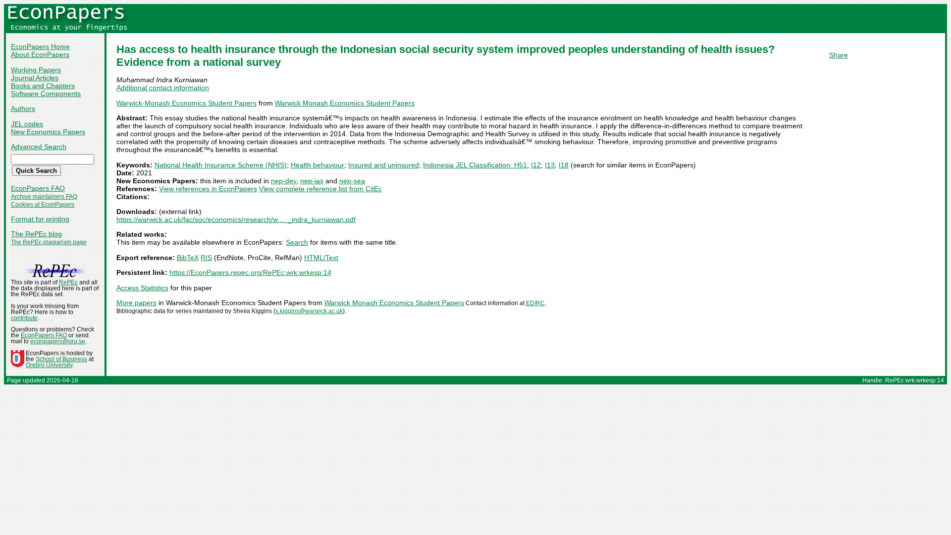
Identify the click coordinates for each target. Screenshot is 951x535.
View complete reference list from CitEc (320, 189)
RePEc (68, 282)
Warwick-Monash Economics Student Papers (186, 103)
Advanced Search (38, 147)
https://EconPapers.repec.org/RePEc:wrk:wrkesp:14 (250, 272)
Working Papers (36, 70)
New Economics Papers (48, 132)
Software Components (46, 94)
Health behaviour (317, 165)
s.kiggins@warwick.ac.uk (309, 311)
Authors (23, 108)
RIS (206, 258)
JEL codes (27, 124)
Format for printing (40, 219)
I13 (550, 165)
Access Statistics (142, 288)
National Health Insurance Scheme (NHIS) (221, 165)
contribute (24, 318)
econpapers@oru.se (57, 341)
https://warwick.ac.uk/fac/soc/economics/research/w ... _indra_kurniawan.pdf (236, 219)
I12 (536, 165)
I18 (564, 165)
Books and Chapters (43, 86)
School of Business (61, 359)
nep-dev (283, 181)
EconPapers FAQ (38, 188)
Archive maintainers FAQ (44, 197)
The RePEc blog (36, 234)
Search (297, 242)
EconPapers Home (40, 47)
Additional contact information (162, 88)
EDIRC (535, 303)
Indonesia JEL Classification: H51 (475, 165)
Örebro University (49, 365)
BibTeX (188, 258)
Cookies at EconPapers (42, 205)
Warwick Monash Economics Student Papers (345, 103)
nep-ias (311, 181)
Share (838, 55)
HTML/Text (321, 258)
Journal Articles (34, 78)
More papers (136, 303)
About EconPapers (40, 54)
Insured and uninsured (383, 165)
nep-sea (352, 181)
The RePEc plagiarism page (49, 242)
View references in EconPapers (208, 189)
